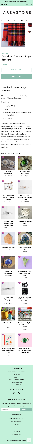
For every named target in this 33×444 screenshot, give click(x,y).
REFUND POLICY (16, 384)
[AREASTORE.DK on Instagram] (19, 394)
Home (3, 21)
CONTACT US (16, 374)
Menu (5, 4)
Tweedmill (5, 54)
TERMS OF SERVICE (16, 382)
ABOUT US (16, 377)
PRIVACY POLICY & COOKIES (16, 379)
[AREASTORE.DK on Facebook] (14, 394)
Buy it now (16, 76)
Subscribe (26, 409)
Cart (30, 4)
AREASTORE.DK (21, 440)
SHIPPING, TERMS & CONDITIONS (16, 372)
